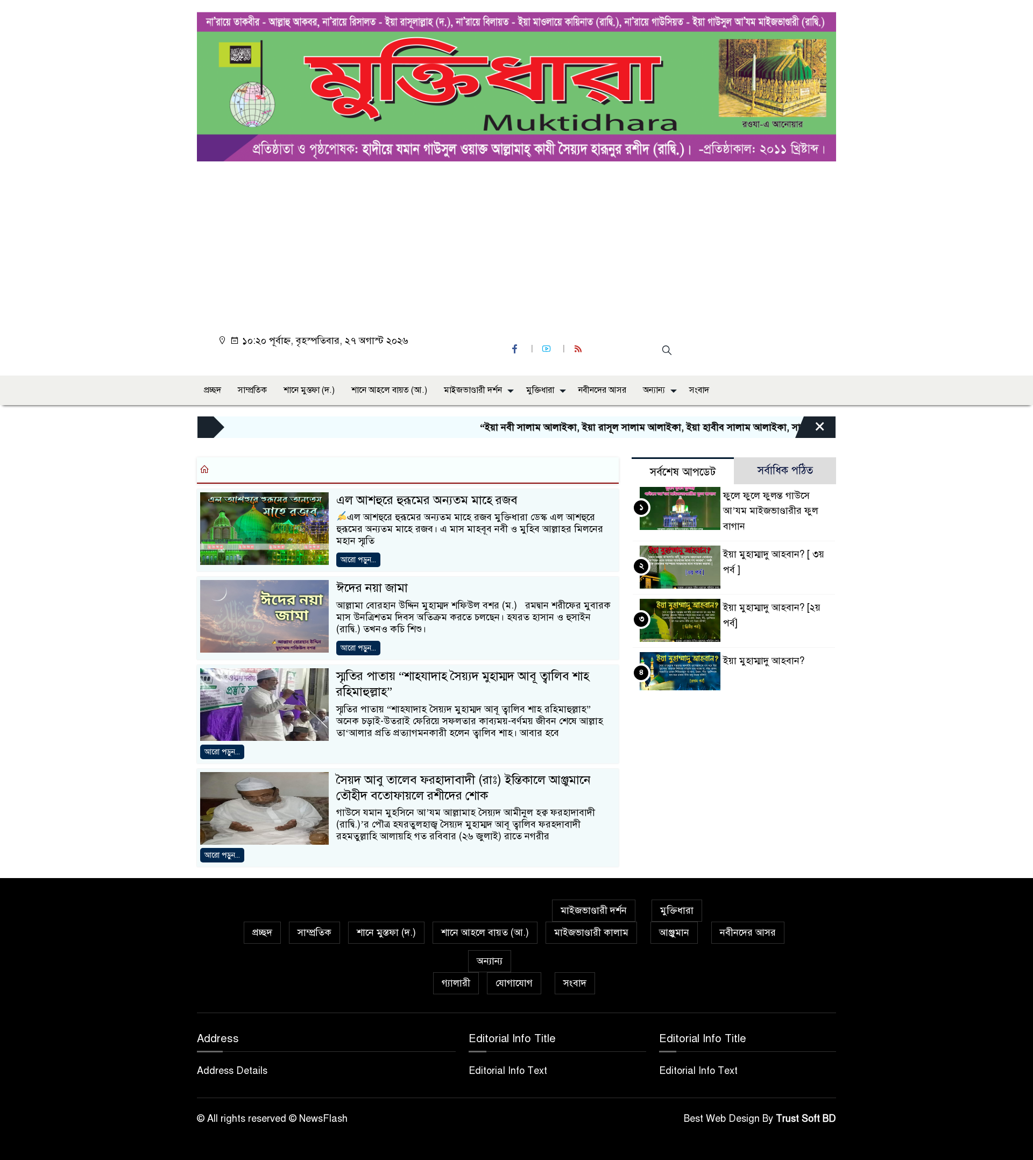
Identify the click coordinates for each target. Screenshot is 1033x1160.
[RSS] (579, 349)
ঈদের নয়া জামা (372, 588)
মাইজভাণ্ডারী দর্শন (473, 390)
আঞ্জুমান (674, 932)
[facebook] (516, 349)
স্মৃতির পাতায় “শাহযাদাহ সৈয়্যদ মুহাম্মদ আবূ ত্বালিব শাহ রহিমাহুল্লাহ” (462, 683)
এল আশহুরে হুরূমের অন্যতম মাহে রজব (427, 500)
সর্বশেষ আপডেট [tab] (683, 472)
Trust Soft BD (806, 1118)
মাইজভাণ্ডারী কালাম (591, 932)
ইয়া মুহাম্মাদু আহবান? (763, 661)
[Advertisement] (520, 242)
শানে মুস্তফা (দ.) (309, 390)
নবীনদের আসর (602, 390)
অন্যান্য (654, 390)
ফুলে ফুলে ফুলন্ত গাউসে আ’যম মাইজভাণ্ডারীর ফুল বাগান (770, 511)
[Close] (810, 429)
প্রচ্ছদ (212, 390)
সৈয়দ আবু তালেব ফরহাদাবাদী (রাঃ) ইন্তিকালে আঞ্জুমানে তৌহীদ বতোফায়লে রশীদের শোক (463, 787)
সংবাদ (699, 390)
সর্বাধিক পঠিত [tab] (785, 470)
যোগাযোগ (514, 983)
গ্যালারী (456, 983)
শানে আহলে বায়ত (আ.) (389, 390)
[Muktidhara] (516, 84)
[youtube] (547, 349)
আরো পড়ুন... (358, 559)
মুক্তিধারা (540, 390)
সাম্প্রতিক (252, 390)
